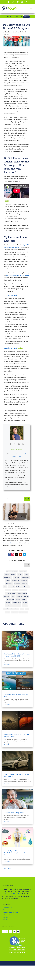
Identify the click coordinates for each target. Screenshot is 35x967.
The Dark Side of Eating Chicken (14, 813)
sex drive (6, 609)
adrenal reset (23, 571)
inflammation (23, 590)
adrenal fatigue (13, 571)
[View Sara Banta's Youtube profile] (18, 444)
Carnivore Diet (25, 577)
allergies (13, 574)
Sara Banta (8, 32)
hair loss (8, 590)
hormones (15, 590)
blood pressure (7, 577)
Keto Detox (19, 596)
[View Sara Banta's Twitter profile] (14, 444)
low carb (25, 602)
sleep (22, 609)
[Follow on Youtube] (17, 2)
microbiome (17, 605)
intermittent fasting (22, 593)
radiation (24, 605)
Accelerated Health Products (11, 543)
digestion (24, 583)
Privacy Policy (7, 915)
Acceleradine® (10, 348)
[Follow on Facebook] (8, 2)
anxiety (26, 574)
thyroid (7, 612)
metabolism (9, 605)
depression (17, 583)
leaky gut (8, 602)
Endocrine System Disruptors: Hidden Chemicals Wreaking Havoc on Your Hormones (16, 853)
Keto (13, 596)
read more (7, 664)
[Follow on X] (26, 2)
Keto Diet (26, 596)
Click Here (26, 16)
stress (27, 609)
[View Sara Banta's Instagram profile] (22, 444)
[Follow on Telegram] (24, 554)
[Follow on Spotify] (22, 2)
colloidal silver (15, 580)
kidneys (24, 599)
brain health (16, 577)
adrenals (7, 574)
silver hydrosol (14, 609)
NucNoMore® (10, 295)
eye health (11, 587)
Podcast (5, 910)
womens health (23, 612)
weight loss (14, 612)
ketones (18, 599)
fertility (18, 587)
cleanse (8, 580)
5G (7, 571)
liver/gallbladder (17, 602)
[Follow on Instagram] (13, 2)
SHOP (5, 919)
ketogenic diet (10, 599)
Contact (5, 917)
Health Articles (7, 907)
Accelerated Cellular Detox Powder (17, 275)
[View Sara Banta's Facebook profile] (10, 444)
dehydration (9, 583)
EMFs (5, 587)
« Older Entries (6, 868)
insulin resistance (10, 593)
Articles (17, 32)
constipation (24, 580)
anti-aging (20, 574)
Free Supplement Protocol (10, 912)
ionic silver (7, 596)
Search (27, 565)
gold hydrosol (25, 587)
